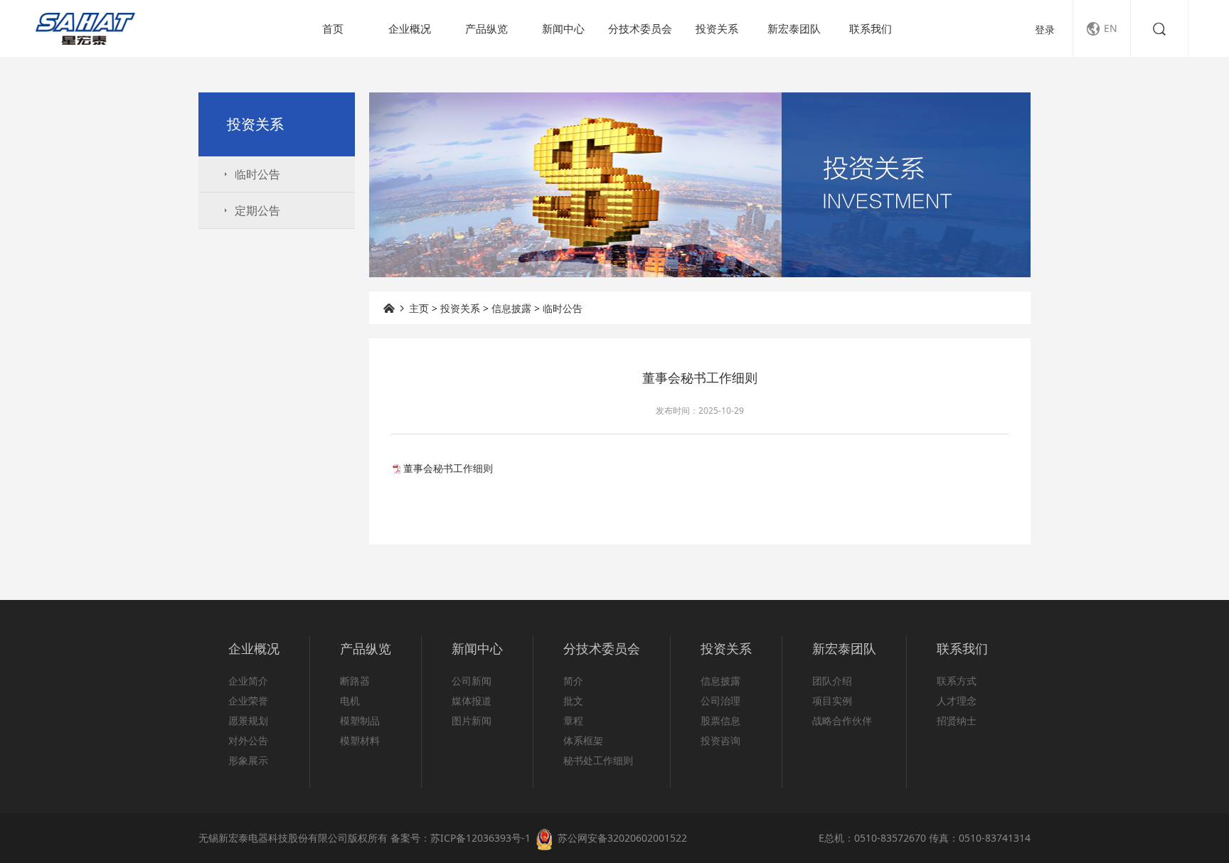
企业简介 (248, 680)
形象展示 (248, 760)
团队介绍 (832, 680)
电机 (350, 700)
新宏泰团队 (794, 28)
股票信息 (720, 720)
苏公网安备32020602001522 (622, 838)
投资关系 (717, 28)
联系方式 (957, 680)
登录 (1045, 29)
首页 (333, 28)
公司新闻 (471, 680)
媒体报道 (471, 700)
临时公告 (250, 174)
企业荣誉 (248, 700)
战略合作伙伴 (842, 720)
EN (1101, 28)
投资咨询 (720, 740)
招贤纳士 (957, 720)
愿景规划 (248, 720)
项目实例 (832, 700)
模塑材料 (360, 740)
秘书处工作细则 (598, 760)
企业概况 (409, 28)
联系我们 (870, 28)
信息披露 (511, 308)
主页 (419, 308)
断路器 (355, 680)
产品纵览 (486, 28)
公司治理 (720, 700)
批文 (573, 700)
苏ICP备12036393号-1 (480, 838)
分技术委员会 (640, 28)
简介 (573, 680)
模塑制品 (360, 720)
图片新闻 (471, 720)
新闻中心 (563, 28)
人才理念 (957, 700)
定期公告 (250, 210)
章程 (573, 720)
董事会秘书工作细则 (448, 468)
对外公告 (248, 740)
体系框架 (583, 740)
